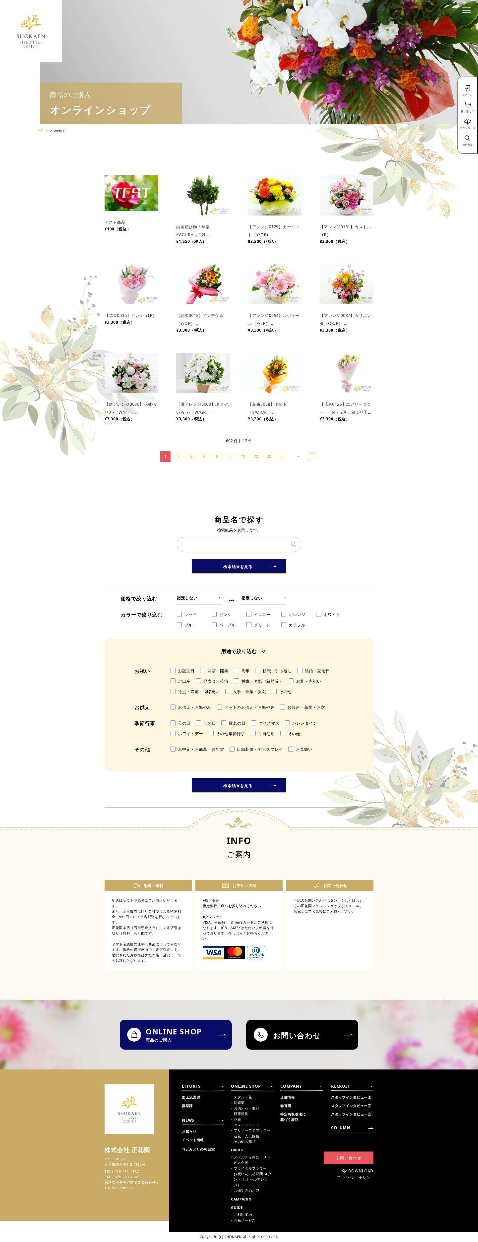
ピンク (225, 614)
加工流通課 (191, 1097)
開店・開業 (218, 670)
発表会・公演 (216, 681)
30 (269, 456)
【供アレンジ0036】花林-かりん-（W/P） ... (131, 408)
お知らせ (189, 1131)
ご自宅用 (266, 733)
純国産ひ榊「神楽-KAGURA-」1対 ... (193, 230)
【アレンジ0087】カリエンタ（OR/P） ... (345, 319)
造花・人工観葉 (246, 1136)
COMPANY (291, 1086)
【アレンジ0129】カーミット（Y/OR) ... (273, 230)
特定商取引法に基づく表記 (293, 1117)
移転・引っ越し (277, 670)
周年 (245, 670)
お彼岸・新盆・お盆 (306, 707)
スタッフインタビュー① (351, 1097)
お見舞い (304, 749)
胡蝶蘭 (239, 1102)
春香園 (285, 1105)
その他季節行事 (230, 733)
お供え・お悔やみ (194, 707)
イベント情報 (193, 1139)
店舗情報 (287, 1097)
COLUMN (340, 1127)
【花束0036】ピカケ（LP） (131, 315)
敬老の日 (237, 723)
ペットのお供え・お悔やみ (249, 707)
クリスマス (268, 723)
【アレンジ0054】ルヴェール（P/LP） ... (273, 319)
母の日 (184, 723)
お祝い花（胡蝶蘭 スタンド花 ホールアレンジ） (253, 1179)
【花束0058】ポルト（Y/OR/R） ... (267, 408)
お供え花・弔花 (246, 1108)
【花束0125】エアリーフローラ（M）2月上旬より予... (345, 408)
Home (43, 130)
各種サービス (245, 1220)
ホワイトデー (190, 733)
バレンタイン (304, 723)
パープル (227, 625)
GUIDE (237, 1207)
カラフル (297, 625)
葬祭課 (187, 1105)
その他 (285, 691)
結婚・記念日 (317, 670)
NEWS (188, 1120)
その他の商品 (245, 1141)
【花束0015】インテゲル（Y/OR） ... (200, 319)
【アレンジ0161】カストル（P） (345, 230)
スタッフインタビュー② (351, 1105)
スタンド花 (243, 1097)
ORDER (237, 1150)
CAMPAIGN (241, 1199)
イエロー (262, 614)
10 (243, 456)
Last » (311, 456)
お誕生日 (186, 670)
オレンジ (297, 614)
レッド (190, 614)
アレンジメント (246, 1124)
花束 (237, 1119)
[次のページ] (297, 456)
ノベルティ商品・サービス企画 (252, 1160)
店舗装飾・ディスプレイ (260, 749)
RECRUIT (340, 1086)
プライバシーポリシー (355, 1177)
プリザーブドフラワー (252, 1130)
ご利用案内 (243, 1214)
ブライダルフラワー (250, 1168)
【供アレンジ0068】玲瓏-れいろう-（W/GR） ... (202, 408)
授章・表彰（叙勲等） (262, 681)
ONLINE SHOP (246, 1086)
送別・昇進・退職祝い (199, 691)
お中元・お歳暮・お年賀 (201, 749)
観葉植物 (241, 1113)
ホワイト (332, 614)
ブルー (190, 625)
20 (256, 456)
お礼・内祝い (308, 681)
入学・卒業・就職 (249, 691)
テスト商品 (115, 222)
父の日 (209, 723)
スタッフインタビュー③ (351, 1114)
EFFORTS (191, 1086)
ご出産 (184, 681)
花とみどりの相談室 (198, 1149)
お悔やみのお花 (246, 1190)
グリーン (262, 625)
